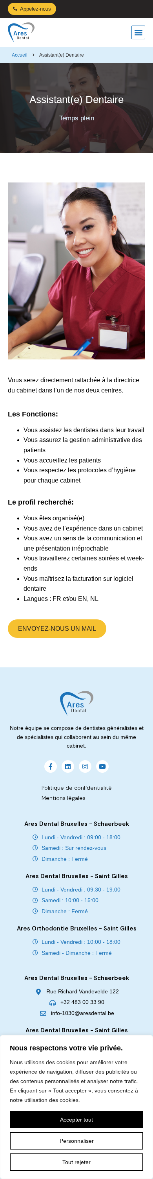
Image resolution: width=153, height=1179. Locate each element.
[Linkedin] (68, 766)
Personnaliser (77, 1141)
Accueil (19, 55)
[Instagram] (85, 766)
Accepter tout (76, 1119)
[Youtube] (102, 766)
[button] (138, 32)
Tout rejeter (76, 1162)
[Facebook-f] (50, 766)
